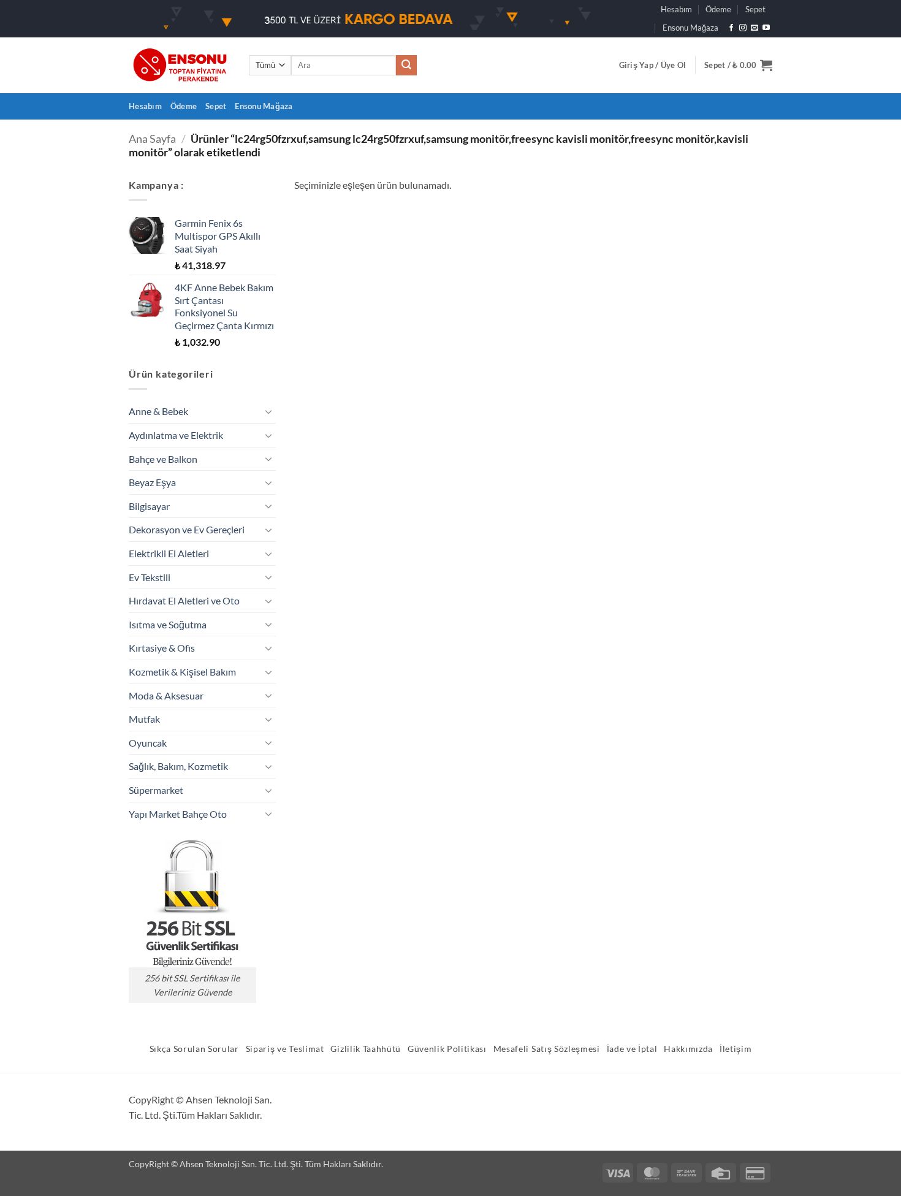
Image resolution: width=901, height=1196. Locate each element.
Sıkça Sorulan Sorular (194, 1049)
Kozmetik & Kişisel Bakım (182, 671)
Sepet (755, 9)
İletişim (735, 1049)
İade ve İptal (632, 1049)
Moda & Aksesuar (166, 695)
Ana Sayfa (152, 138)
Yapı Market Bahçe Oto (178, 814)
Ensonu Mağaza (690, 27)
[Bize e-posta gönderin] (754, 28)
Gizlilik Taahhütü (365, 1049)
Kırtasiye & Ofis (162, 647)
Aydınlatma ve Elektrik (176, 435)
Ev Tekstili (149, 577)
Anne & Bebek (158, 411)
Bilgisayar (149, 506)
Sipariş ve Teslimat (285, 1049)
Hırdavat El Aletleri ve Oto (184, 600)
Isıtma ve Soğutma (168, 624)
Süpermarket (156, 790)
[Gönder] (406, 65)
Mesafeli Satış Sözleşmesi (546, 1049)
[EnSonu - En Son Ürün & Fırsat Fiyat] (179, 65)
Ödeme (718, 9)
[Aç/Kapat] (268, 411)
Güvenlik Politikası (447, 1049)
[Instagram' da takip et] (743, 28)
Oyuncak (148, 742)
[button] (652, 65)
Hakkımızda (688, 1049)
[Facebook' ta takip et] (731, 28)
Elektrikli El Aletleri (169, 553)
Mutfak (144, 719)
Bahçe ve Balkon (163, 459)
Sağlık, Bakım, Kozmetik (178, 766)
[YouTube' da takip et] (766, 28)
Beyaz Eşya (152, 482)
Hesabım (676, 9)
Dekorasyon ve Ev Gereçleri (187, 529)
